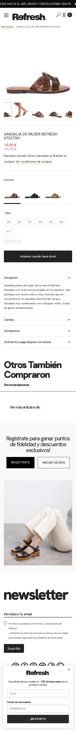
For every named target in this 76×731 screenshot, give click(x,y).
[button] (69, 15)
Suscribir (13, 648)
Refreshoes (7, 26)
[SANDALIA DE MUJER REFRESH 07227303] (53, 194)
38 (41, 223)
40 (62, 223)
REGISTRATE (20, 462)
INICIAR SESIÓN (53, 462)
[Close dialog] (69, 669)
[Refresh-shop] (29, 16)
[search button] (58, 15)
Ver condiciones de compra (34, 162)
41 (10, 232)
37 (31, 223)
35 (10, 223)
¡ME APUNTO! (38, 719)
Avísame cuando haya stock (38, 256)
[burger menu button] (6, 15)
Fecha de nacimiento (19, 702)
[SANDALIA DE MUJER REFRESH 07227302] (32, 194)
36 (20, 223)
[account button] (64, 15)
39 (52, 223)
